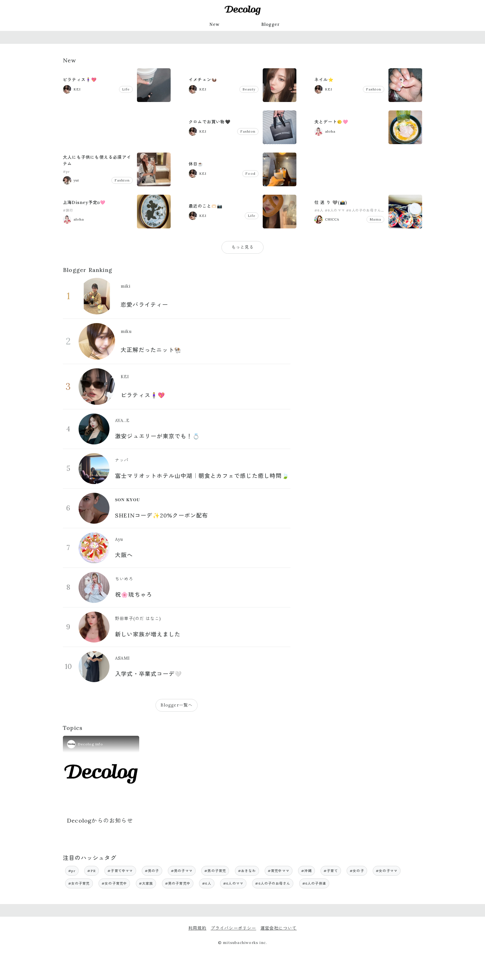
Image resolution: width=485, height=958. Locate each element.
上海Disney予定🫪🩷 (84, 202)
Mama (375, 219)
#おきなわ (247, 871)
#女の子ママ (386, 871)
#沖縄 (306, 871)
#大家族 (146, 883)
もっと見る (242, 247)
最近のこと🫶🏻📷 (206, 206)
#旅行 (68, 210)
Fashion (373, 89)
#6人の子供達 (314, 883)
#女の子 (357, 871)
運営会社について (278, 928)
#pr (66, 171)
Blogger (270, 24)
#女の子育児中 (114, 883)
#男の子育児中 (177, 883)
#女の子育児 (79, 883)
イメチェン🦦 (203, 79)
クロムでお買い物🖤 (210, 121)
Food (250, 173)
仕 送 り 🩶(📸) (330, 202)
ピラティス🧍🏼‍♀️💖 (80, 79)
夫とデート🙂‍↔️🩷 (331, 121)
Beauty (248, 89)
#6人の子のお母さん (363, 210)
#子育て (331, 871)
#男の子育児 (215, 871)
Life (126, 89)
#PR (91, 871)
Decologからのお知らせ (100, 820)
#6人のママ (335, 210)
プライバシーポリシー (233, 928)
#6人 (319, 210)
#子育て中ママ (120, 871)
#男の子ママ (182, 871)
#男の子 (152, 871)
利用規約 (197, 928)
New (214, 24)
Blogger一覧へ (177, 705)
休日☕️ (196, 164)
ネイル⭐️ (324, 79)
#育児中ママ (278, 871)
